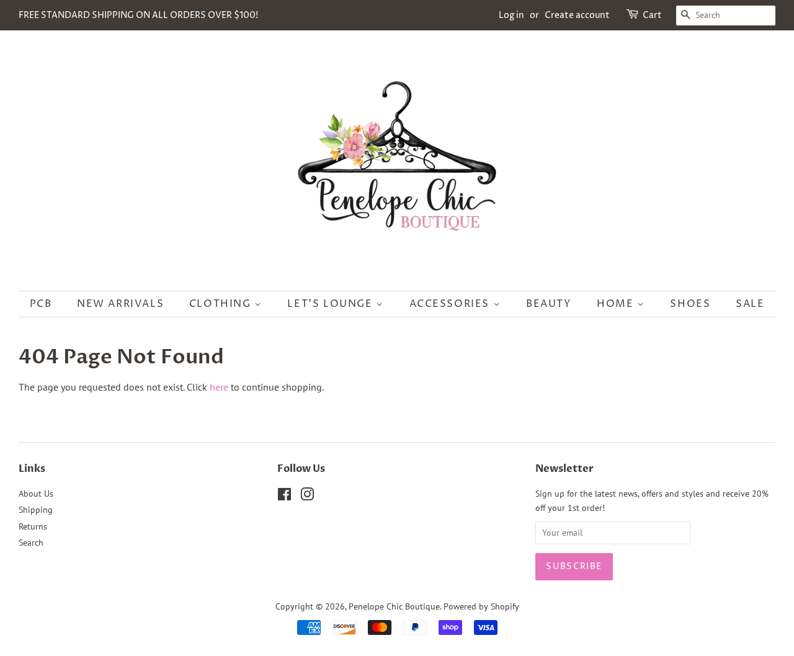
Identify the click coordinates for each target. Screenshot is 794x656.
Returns (33, 526)
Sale (750, 304)
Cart (652, 15)
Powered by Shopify (481, 606)
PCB (41, 304)
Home (617, 304)
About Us (36, 493)
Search (31, 542)
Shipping (36, 509)
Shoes (690, 304)
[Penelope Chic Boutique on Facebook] (284, 496)
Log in (511, 15)
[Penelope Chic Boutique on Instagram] (307, 496)
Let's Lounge (331, 304)
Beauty (549, 304)
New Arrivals (120, 304)
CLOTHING (221, 304)
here (219, 387)
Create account (577, 15)
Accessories (451, 304)
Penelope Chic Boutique (394, 606)
